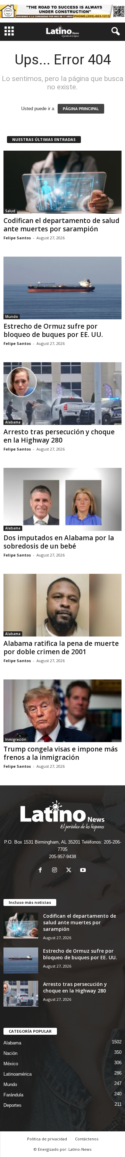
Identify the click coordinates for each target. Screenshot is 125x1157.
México (10, 1063)
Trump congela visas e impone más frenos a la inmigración (60, 753)
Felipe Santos (17, 237)
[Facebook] (42, 870)
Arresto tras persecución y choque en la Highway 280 (59, 436)
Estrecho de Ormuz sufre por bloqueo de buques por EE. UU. (53, 330)
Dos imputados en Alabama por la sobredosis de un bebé (58, 542)
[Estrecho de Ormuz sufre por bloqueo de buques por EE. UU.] (62, 288)
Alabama (12, 422)
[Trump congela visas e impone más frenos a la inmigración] (62, 710)
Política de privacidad (47, 1138)
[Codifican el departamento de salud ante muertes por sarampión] (62, 182)
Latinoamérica (17, 1074)
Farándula (13, 1094)
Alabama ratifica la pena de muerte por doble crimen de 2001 (61, 647)
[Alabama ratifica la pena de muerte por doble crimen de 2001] (62, 605)
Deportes (12, 1105)
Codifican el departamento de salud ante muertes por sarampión (61, 224)
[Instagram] (56, 870)
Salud (10, 210)
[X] (70, 870)
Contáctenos (86, 1138)
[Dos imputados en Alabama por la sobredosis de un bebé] (62, 499)
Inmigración (15, 739)
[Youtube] (83, 870)
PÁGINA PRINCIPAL (81, 109)
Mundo (11, 316)
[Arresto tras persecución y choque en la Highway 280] (62, 393)
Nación (10, 1053)
